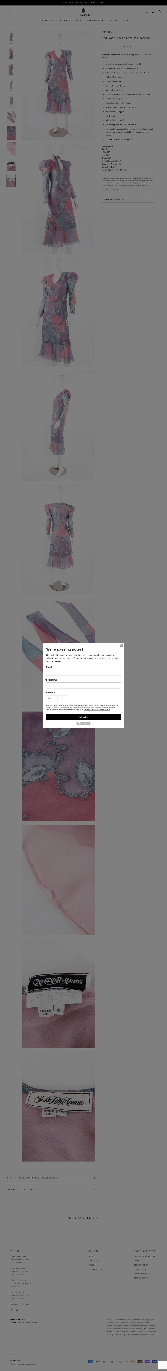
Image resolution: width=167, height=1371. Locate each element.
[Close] (121, 645)
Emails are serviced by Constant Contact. (97, 710)
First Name (51, 680)
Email (49, 667)
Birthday (50, 693)
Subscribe (83, 716)
